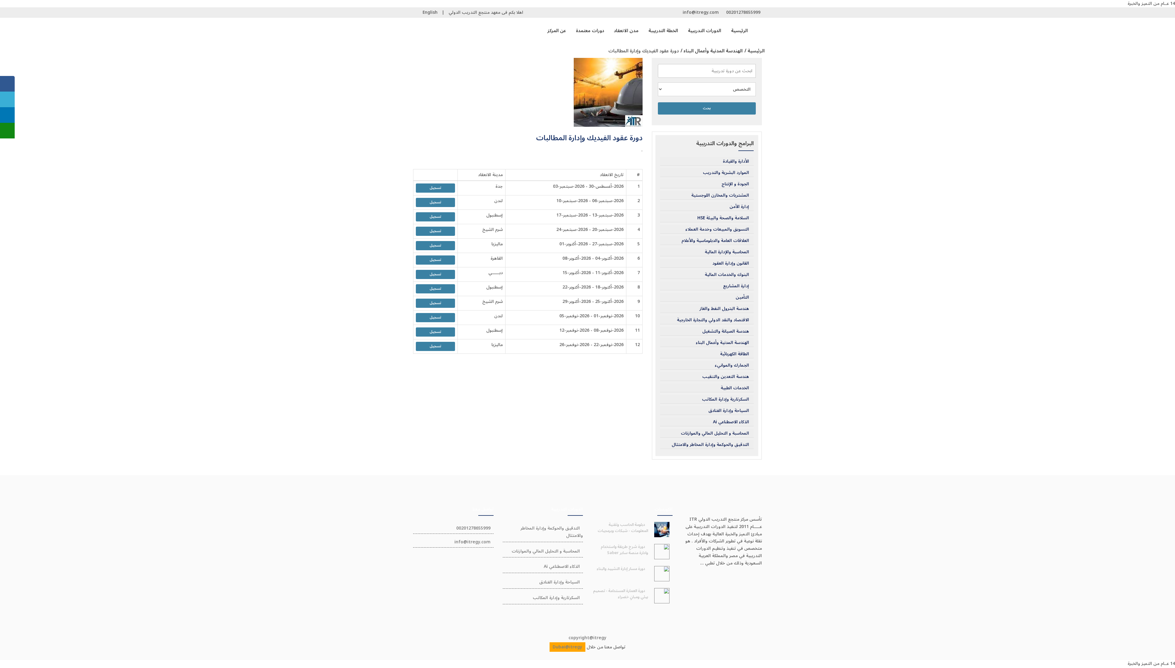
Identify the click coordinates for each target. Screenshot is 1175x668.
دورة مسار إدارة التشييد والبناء (621, 568)
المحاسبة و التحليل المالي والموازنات (715, 433)
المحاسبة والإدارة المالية (727, 252)
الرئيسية (739, 31)
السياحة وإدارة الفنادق (728, 410)
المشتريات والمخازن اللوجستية (720, 195)
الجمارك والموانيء (732, 365)
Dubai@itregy (567, 647)
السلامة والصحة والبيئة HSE (723, 218)
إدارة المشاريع (736, 286)
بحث (707, 108)
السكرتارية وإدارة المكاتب (725, 399)
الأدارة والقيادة (736, 161)
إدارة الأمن (739, 206)
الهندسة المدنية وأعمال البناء (722, 342)
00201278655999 (743, 12)
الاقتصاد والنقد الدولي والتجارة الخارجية (713, 320)
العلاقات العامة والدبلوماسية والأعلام (715, 240)
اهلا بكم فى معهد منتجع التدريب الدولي (486, 12)
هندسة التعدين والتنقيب (725, 376)
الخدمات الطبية (735, 388)
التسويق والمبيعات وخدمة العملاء (717, 229)
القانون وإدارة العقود (730, 263)
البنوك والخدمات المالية (727, 274)
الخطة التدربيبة (663, 31)
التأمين (742, 297)
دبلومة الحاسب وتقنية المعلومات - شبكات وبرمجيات (623, 527)
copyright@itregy (587, 637)
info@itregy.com (701, 12)
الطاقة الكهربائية (734, 354)
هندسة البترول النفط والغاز (724, 308)
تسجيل (435, 188)
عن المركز (556, 31)
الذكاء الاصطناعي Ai (731, 422)
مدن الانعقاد (626, 31)
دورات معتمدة (590, 31)
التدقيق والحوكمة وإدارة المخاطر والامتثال (710, 444)
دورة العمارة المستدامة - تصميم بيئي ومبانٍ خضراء (620, 594)
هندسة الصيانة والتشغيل (725, 331)
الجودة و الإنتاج (735, 184)
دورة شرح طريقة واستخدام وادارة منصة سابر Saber (624, 549)
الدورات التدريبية (704, 31)
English (430, 12)
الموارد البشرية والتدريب (726, 172)
